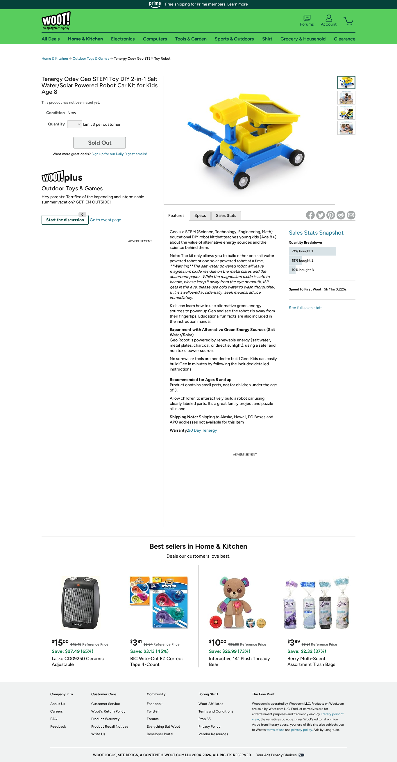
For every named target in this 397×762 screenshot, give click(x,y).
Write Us (98, 734)
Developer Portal (160, 734)
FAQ (53, 719)
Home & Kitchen (55, 58)
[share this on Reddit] (341, 215)
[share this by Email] (351, 215)
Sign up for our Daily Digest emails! (119, 154)
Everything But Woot (163, 726)
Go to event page (105, 219)
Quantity (56, 124)
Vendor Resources (213, 734)
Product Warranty (105, 719)
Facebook (154, 704)
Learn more (237, 4)
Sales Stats (226, 215)
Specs (200, 215)
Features (176, 215)
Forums (307, 24)
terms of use (275, 730)
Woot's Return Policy (108, 711)
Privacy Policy (209, 726)
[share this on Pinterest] (330, 215)
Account (329, 24)
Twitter (153, 711)
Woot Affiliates (211, 704)
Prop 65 (205, 719)
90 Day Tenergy (202, 430)
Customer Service (105, 704)
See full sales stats (306, 307)
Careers (56, 711)
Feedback (58, 726)
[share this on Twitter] (320, 215)
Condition (55, 112)
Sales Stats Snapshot (316, 232)
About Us (57, 704)
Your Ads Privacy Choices (276, 755)
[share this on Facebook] (310, 215)
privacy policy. (302, 730)
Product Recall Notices (109, 726)
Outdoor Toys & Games (91, 58)
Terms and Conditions (216, 711)
